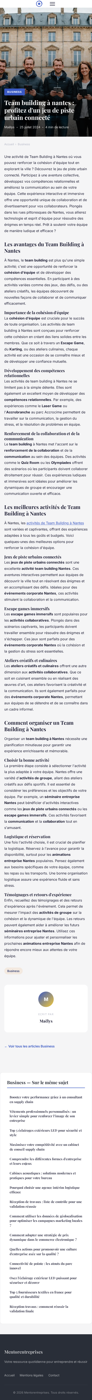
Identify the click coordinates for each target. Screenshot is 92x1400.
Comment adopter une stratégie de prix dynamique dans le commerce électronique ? (43, 1237)
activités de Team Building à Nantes (55, 523)
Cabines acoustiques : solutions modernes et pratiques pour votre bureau (43, 1175)
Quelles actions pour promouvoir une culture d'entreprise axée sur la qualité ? (43, 1251)
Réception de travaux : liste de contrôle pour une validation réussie (46, 1204)
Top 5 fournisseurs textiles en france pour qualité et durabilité (41, 1294)
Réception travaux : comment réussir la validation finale (39, 1308)
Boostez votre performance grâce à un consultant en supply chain (46, 1099)
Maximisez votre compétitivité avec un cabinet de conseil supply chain (44, 1146)
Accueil (9, 144)
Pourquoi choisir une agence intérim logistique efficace (45, 1189)
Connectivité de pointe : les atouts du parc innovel (41, 1265)
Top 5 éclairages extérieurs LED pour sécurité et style (46, 1132)
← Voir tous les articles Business (29, 1046)
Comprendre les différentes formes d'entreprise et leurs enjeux (46, 1161)
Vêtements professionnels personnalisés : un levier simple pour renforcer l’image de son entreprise (43, 1116)
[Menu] (52, 3)
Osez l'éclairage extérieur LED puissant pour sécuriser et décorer (43, 1280)
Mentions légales (31, 1375)
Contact (53, 1375)
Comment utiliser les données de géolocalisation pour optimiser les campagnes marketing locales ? (46, 1220)
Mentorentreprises (23, 1352)
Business (14, 91)
